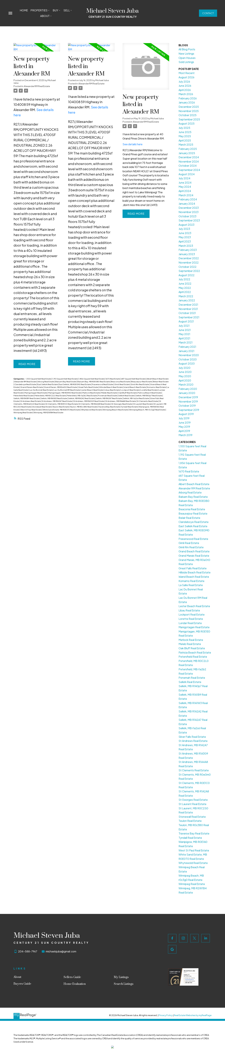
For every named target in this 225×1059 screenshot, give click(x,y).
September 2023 (189, 220)
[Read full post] (37, 49)
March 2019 (185, 435)
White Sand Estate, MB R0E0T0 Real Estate (61, 410)
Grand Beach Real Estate (194, 551)
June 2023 (185, 233)
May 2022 (185, 288)
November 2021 (188, 309)
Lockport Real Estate (130, 390)
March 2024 (186, 195)
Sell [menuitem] (66, 10)
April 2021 (184, 338)
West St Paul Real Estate (31, 410)
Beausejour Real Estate (141, 381)
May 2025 (185, 136)
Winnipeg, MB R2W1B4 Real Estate (48, 412)
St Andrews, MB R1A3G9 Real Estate (89, 401)
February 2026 (188, 98)
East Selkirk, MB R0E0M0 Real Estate (75, 384)
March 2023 (186, 245)
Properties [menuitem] (38, 10)
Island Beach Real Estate (135, 387)
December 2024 (189, 157)
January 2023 (187, 254)
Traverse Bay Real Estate (109, 407)
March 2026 (186, 94)
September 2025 (189, 119)
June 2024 (185, 182)
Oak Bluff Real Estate (127, 393)
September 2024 (189, 170)
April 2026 (185, 90)
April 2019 (184, 431)
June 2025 (185, 132)
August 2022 (187, 275)
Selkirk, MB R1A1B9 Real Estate (27, 398)
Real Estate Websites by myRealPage (192, 1015)
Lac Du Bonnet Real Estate (41, 390)
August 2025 (187, 123)
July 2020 (184, 367)
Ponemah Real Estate (107, 395)
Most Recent (187, 73)
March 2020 (186, 384)
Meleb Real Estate (109, 393)
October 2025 (188, 115)
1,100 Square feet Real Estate (39, 379)
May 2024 (185, 186)
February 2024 (188, 199)
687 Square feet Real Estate (133, 379)
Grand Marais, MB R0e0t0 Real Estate (60, 387)
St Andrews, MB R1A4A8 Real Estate (120, 401)
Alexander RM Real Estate (37, 86)
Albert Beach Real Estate (158, 379)
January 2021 (186, 351)
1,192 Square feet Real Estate (65, 379)
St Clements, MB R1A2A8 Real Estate (95, 404)
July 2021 (184, 325)
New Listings (186, 53)
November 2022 (189, 262)
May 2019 (184, 426)
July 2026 (184, 81)
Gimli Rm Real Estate (140, 384)
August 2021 (186, 321)
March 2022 (186, 296)
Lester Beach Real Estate (92, 390)
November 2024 (189, 161)
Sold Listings (186, 62)
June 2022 (185, 283)
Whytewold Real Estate (91, 410)
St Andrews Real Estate (30, 401)
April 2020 (185, 380)
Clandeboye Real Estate (25, 384)
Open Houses (187, 58)
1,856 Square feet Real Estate (92, 379)
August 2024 (187, 174)
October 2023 (187, 216)
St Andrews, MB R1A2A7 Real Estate (57, 401)
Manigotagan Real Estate (36, 393)
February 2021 (187, 346)
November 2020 (189, 355)
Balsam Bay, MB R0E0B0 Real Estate (93, 381)
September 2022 (189, 271)
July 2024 (184, 178)
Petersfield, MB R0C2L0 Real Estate (50, 395)
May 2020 (185, 376)
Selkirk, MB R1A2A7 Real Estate (109, 398)
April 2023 (185, 241)
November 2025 (189, 111)
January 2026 (187, 102)
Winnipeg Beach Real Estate (115, 410)
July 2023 (184, 228)
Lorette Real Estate (149, 390)
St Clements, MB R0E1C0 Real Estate (62, 404)
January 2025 (187, 153)
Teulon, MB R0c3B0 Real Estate (84, 407)
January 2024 (187, 203)
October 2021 (187, 313)
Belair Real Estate (161, 381)
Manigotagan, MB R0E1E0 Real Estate (65, 393)
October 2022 (188, 266)
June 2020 (185, 372)
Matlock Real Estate (91, 393)
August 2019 (186, 414)
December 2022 (189, 258)
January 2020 (187, 393)
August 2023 (186, 224)
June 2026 (185, 85)
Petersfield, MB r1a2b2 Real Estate (82, 395)
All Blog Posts (187, 49)
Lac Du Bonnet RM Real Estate (67, 390)
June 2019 (185, 422)
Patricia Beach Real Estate (150, 393)
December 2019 (188, 397)
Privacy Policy (166, 1015)
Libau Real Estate (112, 390)
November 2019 (188, 401)
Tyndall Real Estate (129, 407)
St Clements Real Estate (147, 401)
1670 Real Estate (113, 379)
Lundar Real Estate (190, 623)
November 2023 (188, 212)
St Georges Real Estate (122, 404)
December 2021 (188, 304)
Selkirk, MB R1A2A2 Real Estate (81, 398)
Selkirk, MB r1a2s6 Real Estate (136, 398)
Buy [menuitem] (55, 10)
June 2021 (185, 330)
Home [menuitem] (24, 10)
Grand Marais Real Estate (31, 387)
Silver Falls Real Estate (192, 736)
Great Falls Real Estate (88, 387)
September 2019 (189, 410)
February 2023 (188, 250)
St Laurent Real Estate (143, 404)
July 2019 (184, 418)
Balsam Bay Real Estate (66, 381)
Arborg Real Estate (46, 381)
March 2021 (186, 342)
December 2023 (189, 207)
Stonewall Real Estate (42, 407)
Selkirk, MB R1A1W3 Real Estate (54, 398)
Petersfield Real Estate (24, 395)
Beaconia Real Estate (120, 381)
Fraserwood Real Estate (102, 384)
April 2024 (185, 191)
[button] (208, 13)
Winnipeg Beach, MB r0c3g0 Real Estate (147, 410)
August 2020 (187, 363)
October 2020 (188, 359)
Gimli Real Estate (122, 384)
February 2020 (188, 389)
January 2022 (187, 300)
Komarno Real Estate (156, 387)
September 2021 (189, 317)
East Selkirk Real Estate (47, 384)
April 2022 (185, 292)
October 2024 (188, 165)
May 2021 (184, 334)
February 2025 (188, 149)
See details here (132, 144)
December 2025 (189, 106)
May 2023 (185, 237)
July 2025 (184, 127)
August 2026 (186, 77)
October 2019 (187, 405)
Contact (208, 13)
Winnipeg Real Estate (23, 412)
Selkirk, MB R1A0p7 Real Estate (149, 395)
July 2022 (184, 279)
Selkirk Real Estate (126, 395)
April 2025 (185, 140)
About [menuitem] (45, 16)
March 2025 (186, 144)
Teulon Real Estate (61, 407)
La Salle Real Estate (191, 585)
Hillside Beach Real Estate (111, 387)
